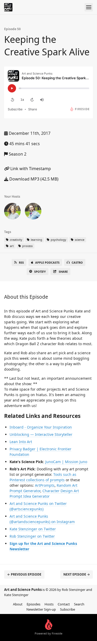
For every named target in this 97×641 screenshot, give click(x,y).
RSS (21, 262)
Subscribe (67, 609)
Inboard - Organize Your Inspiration (41, 427)
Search (79, 604)
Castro (77, 262)
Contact (64, 604)
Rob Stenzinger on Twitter (32, 536)
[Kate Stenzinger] (12, 212)
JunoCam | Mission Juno (66, 461)
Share (63, 271)
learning (36, 240)
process (27, 246)
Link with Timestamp (30, 168)
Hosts (49, 604)
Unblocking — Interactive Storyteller (41, 434)
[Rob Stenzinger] (33, 212)
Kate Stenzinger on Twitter (33, 528)
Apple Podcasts (47, 262)
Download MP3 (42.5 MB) (33, 179)
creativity (15, 240)
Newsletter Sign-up (41, 609)
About (18, 604)
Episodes (33, 604)
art (11, 246)
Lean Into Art (21, 441)
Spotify (40, 271)
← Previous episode (24, 574)
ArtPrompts (45, 485)
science (79, 240)
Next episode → (76, 574)
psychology (58, 240)
